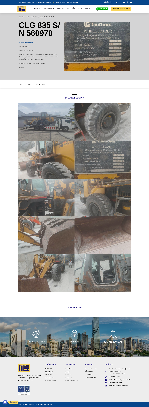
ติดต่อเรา (88, 8)
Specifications (40, 84)
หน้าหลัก (21, 17)
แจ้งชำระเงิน (107, 2)
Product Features (25, 84)
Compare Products (36, 341)
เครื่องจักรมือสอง (32, 17)
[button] (117, 2)
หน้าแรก (37, 8)
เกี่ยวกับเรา (76, 8)
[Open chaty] (5, 402)
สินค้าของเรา (47, 8)
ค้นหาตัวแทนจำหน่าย (112, 342)
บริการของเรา (61, 8)
